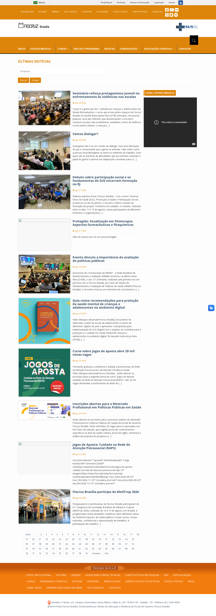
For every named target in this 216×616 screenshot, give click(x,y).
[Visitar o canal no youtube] (172, 10)
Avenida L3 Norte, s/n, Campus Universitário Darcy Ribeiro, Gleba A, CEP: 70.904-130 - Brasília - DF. (102, 602)
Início (28, 534)
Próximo (96, 553)
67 (119, 548)
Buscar (23, 80)
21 (40, 539)
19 (26, 539)
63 (93, 548)
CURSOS (31, 581)
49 (113, 543)
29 (93, 539)
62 (86, 548)
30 (100, 539)
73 (46, 553)
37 (33, 543)
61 (80, 548)
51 (126, 543)
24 (60, 539)
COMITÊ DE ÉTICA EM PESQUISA (142, 575)
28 (86, 539)
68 (126, 548)
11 (91, 534)
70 (26, 553)
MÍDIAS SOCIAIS (112, 581)
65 (106, 548)
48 (106, 543)
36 (26, 543)
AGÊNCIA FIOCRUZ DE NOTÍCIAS (142, 581)
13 (104, 534)
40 (53, 543)
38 (40, 543)
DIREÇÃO (76, 575)
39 (46, 543)
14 (111, 534)
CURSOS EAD (157, 11)
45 (86, 543)
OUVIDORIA (87, 11)
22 (46, 539)
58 (60, 548)
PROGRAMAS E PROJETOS (53, 581)
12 (98, 534)
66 (113, 548)
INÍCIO (21, 48)
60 (73, 548)
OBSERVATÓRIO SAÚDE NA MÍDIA (64, 587)
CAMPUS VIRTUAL (140, 11)
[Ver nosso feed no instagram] (167, 16)
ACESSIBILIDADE (27, 11)
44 (80, 543)
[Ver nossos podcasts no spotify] (176, 16)
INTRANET (43, 11)
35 (133, 539)
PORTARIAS (93, 581)
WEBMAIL (55, 11)
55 (40, 548)
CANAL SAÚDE (34, 587)
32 (113, 539)
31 (106, 539)
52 (133, 543)
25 (66, 539)
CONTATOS (185, 48)
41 (60, 543)
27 (80, 539)
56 (46, 548)
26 (73, 539)
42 (66, 543)
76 (66, 553)
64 (100, 548)
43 (73, 543)
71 (33, 553)
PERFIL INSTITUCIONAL (39, 575)
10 (84, 534)
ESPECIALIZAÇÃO (182, 575)
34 (126, 539)
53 (26, 548)
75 (60, 553)
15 (118, 534)
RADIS (191, 581)
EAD (166, 575)
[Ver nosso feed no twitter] (171, 16)
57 (53, 548)
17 (131, 534)
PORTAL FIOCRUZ (120, 11)
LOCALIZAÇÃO (102, 11)
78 (80, 553)
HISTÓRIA (61, 575)
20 (33, 539)
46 (93, 543)
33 (119, 539)
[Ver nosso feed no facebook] (167, 10)
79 (86, 553)
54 (33, 548)
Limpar (35, 80)
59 (66, 548)
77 (73, 553)
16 (124, 534)
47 (100, 543)
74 (53, 553)
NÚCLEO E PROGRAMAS (86, 48)
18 (137, 534)
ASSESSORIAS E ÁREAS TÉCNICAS (102, 575)
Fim (106, 553)
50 (119, 543)
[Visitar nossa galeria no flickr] (177, 10)
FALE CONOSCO (70, 11)
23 (53, 539)
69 (133, 548)
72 (40, 553)
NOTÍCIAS (109, 48)
